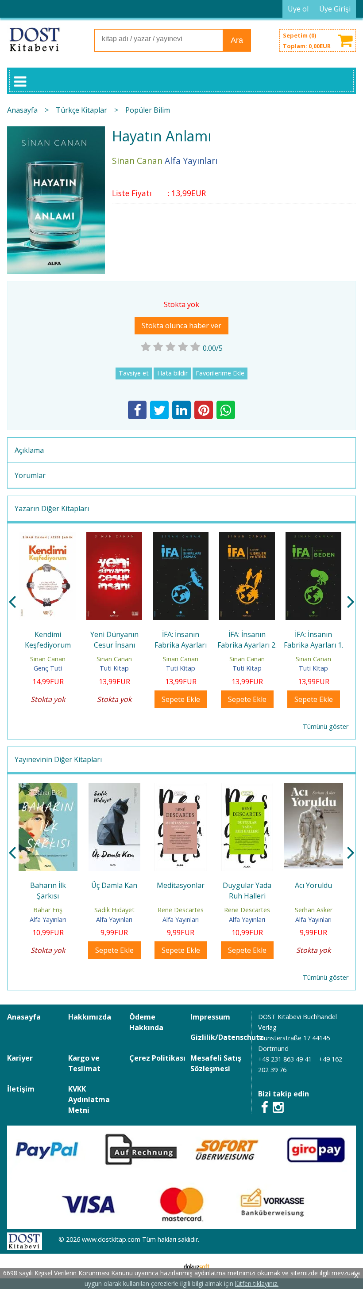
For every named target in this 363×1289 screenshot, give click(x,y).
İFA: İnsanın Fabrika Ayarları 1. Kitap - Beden (313, 644)
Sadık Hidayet (114, 910)
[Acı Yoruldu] (313, 788)
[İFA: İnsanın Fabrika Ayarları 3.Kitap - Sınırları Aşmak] (181, 537)
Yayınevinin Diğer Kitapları (58, 759)
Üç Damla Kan (114, 885)
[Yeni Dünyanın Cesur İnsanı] (114, 537)
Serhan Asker (313, 910)
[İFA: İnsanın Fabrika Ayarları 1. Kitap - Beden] (313, 537)
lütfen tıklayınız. (256, 1283)
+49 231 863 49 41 (285, 1059)
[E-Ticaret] (196, 1266)
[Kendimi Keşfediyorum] (47, 537)
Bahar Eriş (47, 910)
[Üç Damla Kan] (114, 788)
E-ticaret (168, 1266)
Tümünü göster (325, 726)
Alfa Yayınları (48, 919)
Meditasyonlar (181, 885)
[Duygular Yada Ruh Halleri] (247, 788)
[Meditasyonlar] (180, 788)
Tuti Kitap (114, 668)
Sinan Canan (48, 659)
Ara (237, 40)
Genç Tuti (48, 668)
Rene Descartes (181, 910)
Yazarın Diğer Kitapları (52, 508)
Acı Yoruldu (313, 885)
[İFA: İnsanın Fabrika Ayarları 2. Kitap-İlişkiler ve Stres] (247, 537)
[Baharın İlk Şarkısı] (48, 788)
